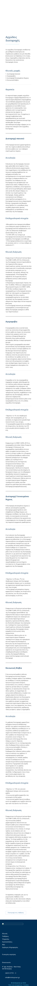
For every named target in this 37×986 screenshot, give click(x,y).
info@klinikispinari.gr (12, 977)
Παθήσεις (12, 28)
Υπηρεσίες (5, 939)
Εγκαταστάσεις (7, 942)
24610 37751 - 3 (10, 973)
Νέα (3, 945)
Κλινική (4, 934)
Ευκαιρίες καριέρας (9, 954)
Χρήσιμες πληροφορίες (10, 947)
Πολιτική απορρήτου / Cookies (18, 985)
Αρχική (7, 28)
